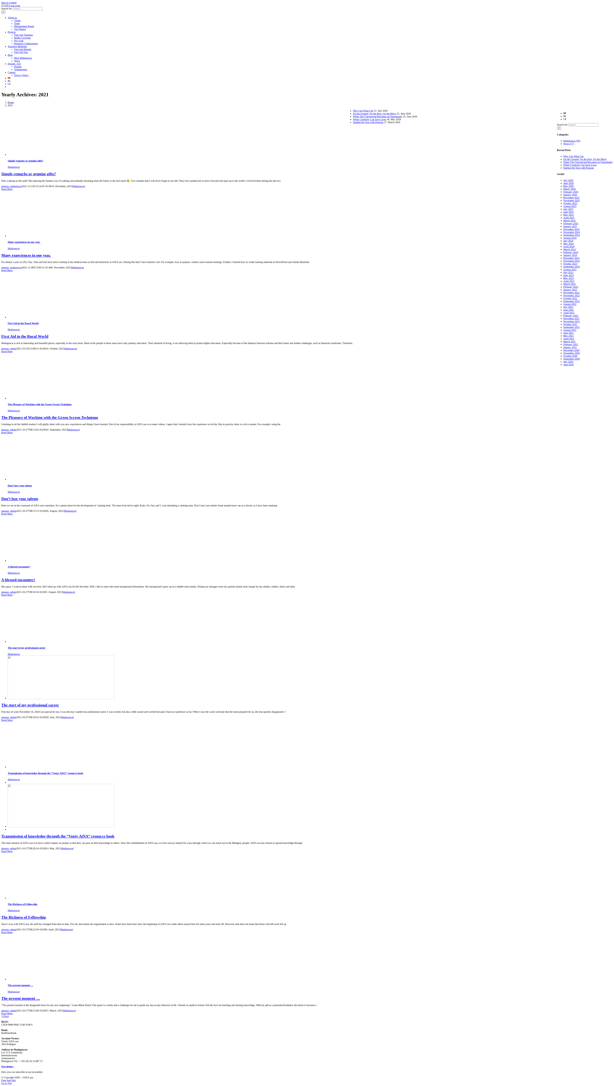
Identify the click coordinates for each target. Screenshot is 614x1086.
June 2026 (568, 183)
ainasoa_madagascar (11, 186)
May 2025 (568, 215)
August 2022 (569, 304)
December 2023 (571, 258)
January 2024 (570, 255)
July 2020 (568, 361)
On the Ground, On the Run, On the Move (584, 159)
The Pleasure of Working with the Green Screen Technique (40, 404)
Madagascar (14, 167)
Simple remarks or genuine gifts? (25, 160)
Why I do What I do (573, 156)
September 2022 (571, 301)
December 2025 (571, 197)
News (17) (568, 143)
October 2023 (570, 263)
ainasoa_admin (8, 348)
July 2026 (568, 180)
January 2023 (570, 289)
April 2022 (568, 312)
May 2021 (568, 335)
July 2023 (568, 272)
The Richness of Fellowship (22, 904)
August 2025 (569, 206)
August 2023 (569, 269)
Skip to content (8, 2)
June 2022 (568, 310)
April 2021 (568, 338)
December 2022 (571, 292)
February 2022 (570, 315)
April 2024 (568, 246)
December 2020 (571, 350)
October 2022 (570, 298)
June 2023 (568, 275)
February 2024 (570, 252)
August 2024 (569, 238)
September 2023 (571, 266)
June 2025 (568, 212)
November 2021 (571, 321)
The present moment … (20, 985)
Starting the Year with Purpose (578, 167)
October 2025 (570, 203)
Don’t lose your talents (20, 485)
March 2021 (569, 341)
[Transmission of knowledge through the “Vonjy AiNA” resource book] (61, 826)
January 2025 (570, 226)
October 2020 (570, 356)
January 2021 (570, 347)
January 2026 (570, 194)
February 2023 (570, 286)
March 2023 (569, 284)
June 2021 (568, 333)
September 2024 (571, 235)
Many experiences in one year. (24, 242)
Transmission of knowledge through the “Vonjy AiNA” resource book (45, 773)
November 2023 (571, 261)
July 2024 (568, 240)
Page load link (8, 1080)
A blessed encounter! (19, 566)
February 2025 (570, 223)
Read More (7, 189)
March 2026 (569, 189)
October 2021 (570, 324)
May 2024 (568, 243)
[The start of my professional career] (61, 698)
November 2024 (571, 232)
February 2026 (570, 191)
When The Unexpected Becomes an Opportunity (588, 162)
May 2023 (568, 278)
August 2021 (569, 330)
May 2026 (568, 186)
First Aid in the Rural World (23, 323)
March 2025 (569, 220)
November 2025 (571, 200)
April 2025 (568, 217)
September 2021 (571, 327)
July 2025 (568, 209)
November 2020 (571, 353)
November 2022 (571, 295)
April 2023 (568, 281)
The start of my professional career (26, 647)
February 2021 (570, 344)
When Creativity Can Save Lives (580, 165)
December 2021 (571, 318)
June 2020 (568, 364)
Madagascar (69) (571, 140)
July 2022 (568, 307)
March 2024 (569, 249)
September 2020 (571, 358)
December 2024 (571, 229)
